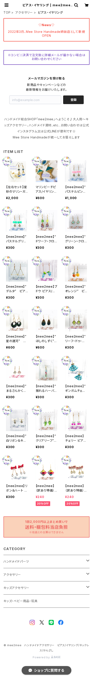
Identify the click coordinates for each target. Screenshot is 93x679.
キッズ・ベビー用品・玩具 (20, 601)
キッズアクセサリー (16, 588)
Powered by (42, 657)
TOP (6, 12)
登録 (74, 100)
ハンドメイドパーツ (16, 561)
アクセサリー (24, 12)
